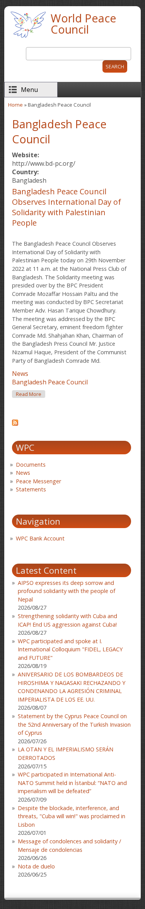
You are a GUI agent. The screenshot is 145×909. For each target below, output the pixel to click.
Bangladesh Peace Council (50, 382)
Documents (31, 464)
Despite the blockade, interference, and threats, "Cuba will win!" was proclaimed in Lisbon (71, 816)
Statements (31, 489)
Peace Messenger (38, 481)
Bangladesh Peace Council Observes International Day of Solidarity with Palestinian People (66, 207)
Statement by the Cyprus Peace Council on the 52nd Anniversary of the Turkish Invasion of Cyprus (74, 724)
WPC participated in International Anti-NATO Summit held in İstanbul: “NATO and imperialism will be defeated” (72, 783)
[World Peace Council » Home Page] (28, 38)
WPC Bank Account (40, 538)
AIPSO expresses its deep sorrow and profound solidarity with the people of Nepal (66, 591)
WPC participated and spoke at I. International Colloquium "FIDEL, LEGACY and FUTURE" (70, 649)
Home (15, 104)
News (20, 373)
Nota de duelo (36, 866)
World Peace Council (83, 23)
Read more (30, 394)
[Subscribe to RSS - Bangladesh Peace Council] (15, 423)
